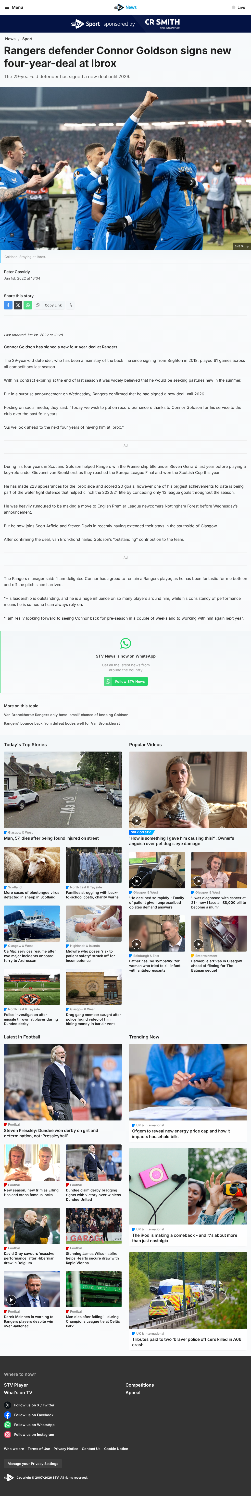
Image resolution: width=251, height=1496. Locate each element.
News (10, 38)
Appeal (133, 1392)
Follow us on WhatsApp (34, 1425)
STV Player (16, 1385)
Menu (17, 7)
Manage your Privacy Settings (33, 1463)
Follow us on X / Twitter (34, 1405)
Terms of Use (39, 1449)
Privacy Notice (66, 1449)
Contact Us (91, 1449)
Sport (27, 38)
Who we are (14, 1449)
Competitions (140, 1385)
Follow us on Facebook (33, 1415)
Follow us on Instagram (34, 1434)
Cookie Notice (116, 1449)
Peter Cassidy (17, 271)
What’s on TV (18, 1392)
